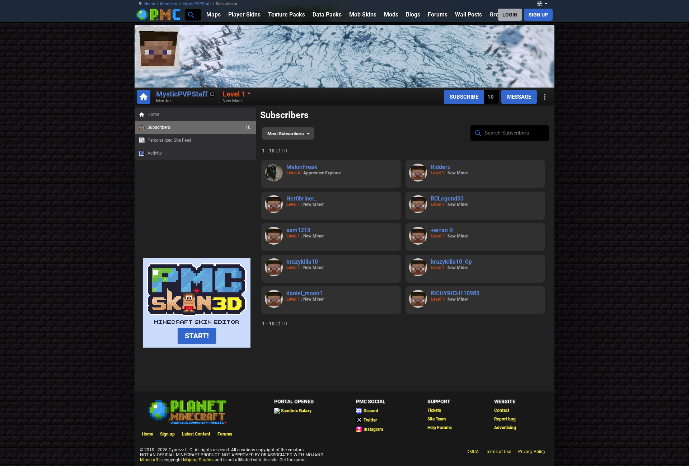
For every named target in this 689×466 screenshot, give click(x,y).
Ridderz (440, 167)
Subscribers (198, 127)
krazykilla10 (302, 261)
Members (168, 3)
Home (149, 3)
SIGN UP (538, 15)
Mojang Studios (198, 459)
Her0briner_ (301, 198)
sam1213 (298, 230)
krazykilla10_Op (451, 261)
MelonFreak (302, 167)
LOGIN (509, 15)
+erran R (442, 230)
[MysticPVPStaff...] (191, 14)
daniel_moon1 (304, 293)
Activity (154, 153)
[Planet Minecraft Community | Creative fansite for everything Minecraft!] (187, 411)
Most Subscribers (285, 133)
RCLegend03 (447, 198)
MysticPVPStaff (196, 3)
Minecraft (149, 459)
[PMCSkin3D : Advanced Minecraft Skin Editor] (196, 346)
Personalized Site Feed (169, 140)
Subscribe (464, 97)
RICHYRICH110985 (455, 293)
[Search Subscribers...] (478, 132)
